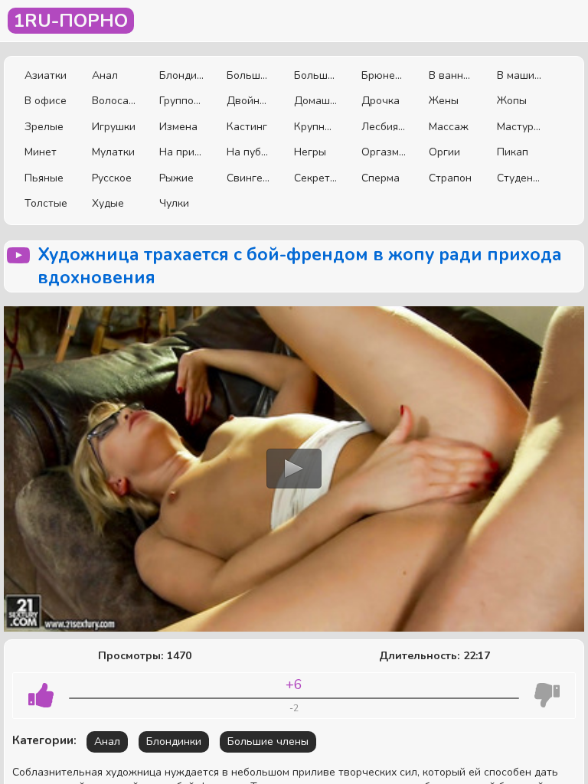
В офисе (45, 100)
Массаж (449, 126)
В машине (519, 75)
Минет (40, 152)
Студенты (519, 178)
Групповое (181, 100)
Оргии (444, 152)
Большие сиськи (249, 75)
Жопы (512, 100)
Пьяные (44, 178)
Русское (112, 178)
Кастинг (247, 126)
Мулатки (113, 152)
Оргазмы (383, 152)
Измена (178, 126)
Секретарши (316, 178)
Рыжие (176, 178)
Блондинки (181, 75)
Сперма (380, 178)
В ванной (451, 75)
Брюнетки (383, 75)
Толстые (45, 203)
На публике (249, 152)
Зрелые (44, 126)
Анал (105, 75)
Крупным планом (316, 126)
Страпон (450, 178)
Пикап (512, 152)
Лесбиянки (383, 126)
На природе (181, 152)
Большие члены (316, 75)
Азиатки (45, 75)
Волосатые (114, 100)
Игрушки (114, 126)
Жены (444, 100)
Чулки (174, 203)
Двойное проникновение (249, 100)
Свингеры (249, 178)
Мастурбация (519, 126)
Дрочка (380, 100)
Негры (310, 152)
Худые (108, 203)
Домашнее (316, 100)
